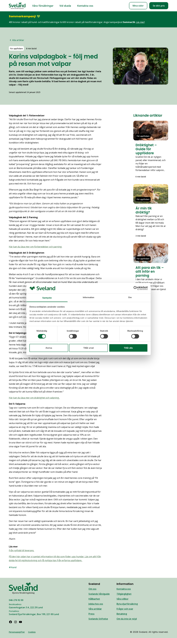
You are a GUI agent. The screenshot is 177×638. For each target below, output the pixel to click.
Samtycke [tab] (47, 298)
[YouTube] (20, 622)
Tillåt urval (88, 348)
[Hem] (17, 5)
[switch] (73, 336)
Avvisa (48, 348)
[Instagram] (15, 622)
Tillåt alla (128, 348)
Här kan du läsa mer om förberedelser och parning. (35, 246)
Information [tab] (88, 297)
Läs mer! (140, 22)
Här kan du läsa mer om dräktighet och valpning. (34, 397)
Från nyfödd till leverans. (21, 550)
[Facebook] (10, 622)
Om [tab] (130, 297)
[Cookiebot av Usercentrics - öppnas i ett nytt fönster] (135, 288)
